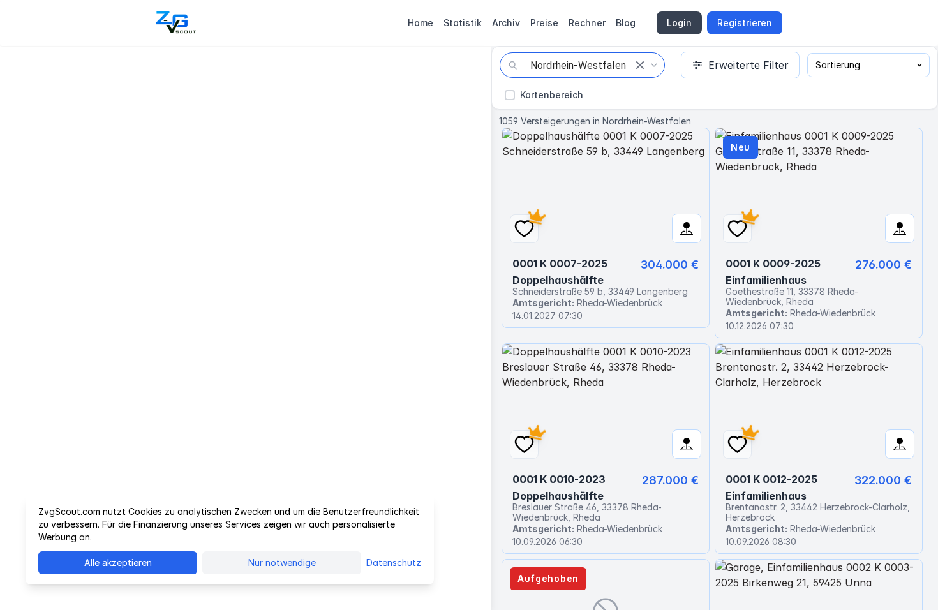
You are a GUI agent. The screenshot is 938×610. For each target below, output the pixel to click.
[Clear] (640, 65)
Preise (544, 22)
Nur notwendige (282, 562)
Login (679, 22)
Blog (626, 22)
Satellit (86, 65)
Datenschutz (393, 562)
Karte (32, 65)
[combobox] (582, 65)
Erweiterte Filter (748, 65)
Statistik (462, 22)
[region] (245, 328)
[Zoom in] (472, 540)
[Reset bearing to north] (472, 591)
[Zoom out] (472, 565)
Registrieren (744, 22)
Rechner (587, 22)
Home (420, 22)
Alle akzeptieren (118, 562)
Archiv (506, 22)
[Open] (654, 65)
